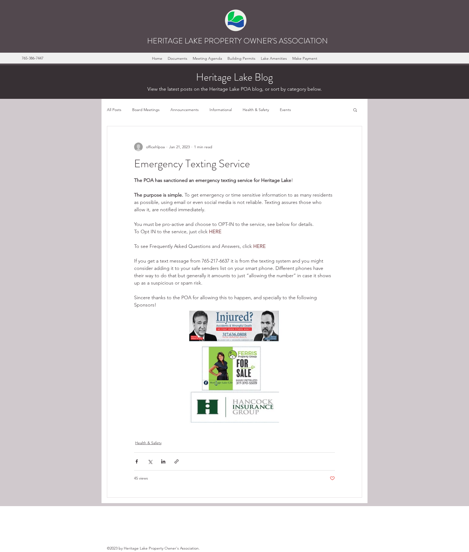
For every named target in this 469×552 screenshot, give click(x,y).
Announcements (184, 109)
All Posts (114, 109)
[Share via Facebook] (136, 461)
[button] (355, 110)
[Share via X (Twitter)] (150, 461)
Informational (221, 109)
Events (285, 109)
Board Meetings (146, 109)
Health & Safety (256, 109)
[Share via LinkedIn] (163, 461)
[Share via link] (176, 461)
